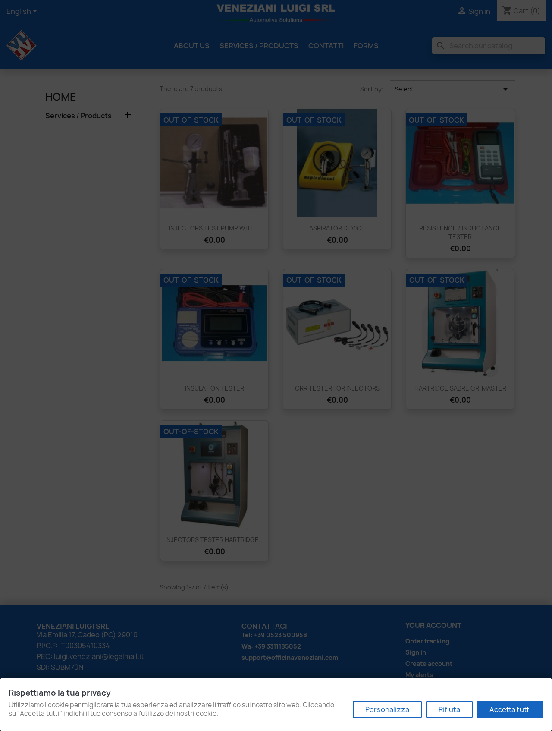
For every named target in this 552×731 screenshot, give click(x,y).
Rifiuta (449, 709)
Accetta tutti (510, 709)
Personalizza (387, 709)
